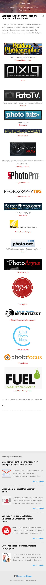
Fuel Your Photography (23, 391)
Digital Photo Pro (23, 182)
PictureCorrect (23, 135)
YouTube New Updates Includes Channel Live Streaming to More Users (17, 519)
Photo (23, 252)
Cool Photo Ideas (23, 349)
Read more (38, 481)
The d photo (23, 304)
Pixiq (23, 80)
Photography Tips (23, 196)
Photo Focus (23, 363)
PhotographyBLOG (23, 166)
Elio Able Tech (23, 4)
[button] (42, 16)
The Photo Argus (23, 272)
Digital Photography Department (23, 320)
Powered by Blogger (24, 576)
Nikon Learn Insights (23, 232)
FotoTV (23, 105)
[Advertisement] (23, 431)
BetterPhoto (23, 215)
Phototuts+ (23, 125)
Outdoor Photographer (23, 60)
